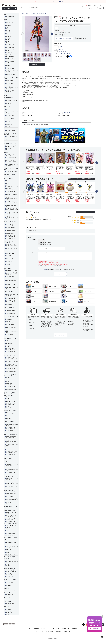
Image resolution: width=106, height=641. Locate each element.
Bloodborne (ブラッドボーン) (11, 498)
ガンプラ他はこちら (9, 599)
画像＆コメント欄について (39, 215)
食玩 (6, 59)
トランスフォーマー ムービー (11, 67)
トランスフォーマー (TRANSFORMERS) (9, 225)
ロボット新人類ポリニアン (10, 130)
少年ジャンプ (8, 103)
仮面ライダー (8, 30)
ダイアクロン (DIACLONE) (10, 93)
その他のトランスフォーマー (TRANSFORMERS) (11, 91)
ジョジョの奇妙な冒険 (10, 47)
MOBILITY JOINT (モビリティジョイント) (12, 206)
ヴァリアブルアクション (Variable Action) (12, 445)
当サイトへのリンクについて (63, 635)
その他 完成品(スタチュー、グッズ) (12, 503)
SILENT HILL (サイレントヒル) (11, 491)
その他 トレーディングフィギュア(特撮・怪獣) (12, 215)
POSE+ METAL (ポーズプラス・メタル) (12, 162)
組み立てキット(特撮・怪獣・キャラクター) (12, 562)
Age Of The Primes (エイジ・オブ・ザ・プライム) (12, 88)
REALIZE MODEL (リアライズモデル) (12, 111)
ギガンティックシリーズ (10, 345)
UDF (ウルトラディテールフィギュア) (12, 246)
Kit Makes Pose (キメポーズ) (11, 145)
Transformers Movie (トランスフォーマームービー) (12, 85)
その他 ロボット (9, 573)
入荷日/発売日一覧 (9, 608)
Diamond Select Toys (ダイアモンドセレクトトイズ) (12, 547)
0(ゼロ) (7, 528)
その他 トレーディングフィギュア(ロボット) (12, 213)
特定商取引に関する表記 (51, 635)
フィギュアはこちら (9, 594)
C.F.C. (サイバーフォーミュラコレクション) (12, 439)
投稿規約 (46, 269)
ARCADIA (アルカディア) (10, 518)
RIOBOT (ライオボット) (10, 423)
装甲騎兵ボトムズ (9, 228)
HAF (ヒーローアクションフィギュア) (12, 467)
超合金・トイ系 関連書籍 (10, 590)
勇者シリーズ (8, 155)
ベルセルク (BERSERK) (10, 495)
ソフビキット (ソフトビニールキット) (12, 302)
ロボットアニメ (8, 148)
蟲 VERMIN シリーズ (9, 507)
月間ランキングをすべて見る (87, 178)
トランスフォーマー (9, 24)
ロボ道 (7, 412)
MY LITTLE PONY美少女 (10, 324)
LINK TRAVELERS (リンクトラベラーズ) (12, 199)
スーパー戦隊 (8, 188)
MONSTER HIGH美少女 (10, 322)
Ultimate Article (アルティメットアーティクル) (12, 442)
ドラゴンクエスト (9, 31)
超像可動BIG (8, 400)
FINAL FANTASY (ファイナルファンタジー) (12, 282)
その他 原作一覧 (9, 52)
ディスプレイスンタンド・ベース (12, 580)
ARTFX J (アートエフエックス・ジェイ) (12, 329)
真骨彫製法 (8, 65)
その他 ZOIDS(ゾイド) (10, 115)
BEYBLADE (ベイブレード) (10, 233)
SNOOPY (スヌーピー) (10, 260)
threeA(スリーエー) (9, 541)
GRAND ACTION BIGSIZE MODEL (12, 462)
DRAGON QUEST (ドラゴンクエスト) (12, 285)
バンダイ (61, 46)
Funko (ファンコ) (9, 552)
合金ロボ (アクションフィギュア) (12, 171)
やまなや (7, 532)
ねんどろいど (8, 377)
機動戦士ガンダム (9, 25)
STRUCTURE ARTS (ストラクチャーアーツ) (12, 277)
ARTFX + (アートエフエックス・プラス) (12, 332)
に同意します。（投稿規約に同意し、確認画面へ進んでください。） (61, 269)
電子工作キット (8, 565)
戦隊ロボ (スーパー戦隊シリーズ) (12, 146)
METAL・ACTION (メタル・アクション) (12, 460)
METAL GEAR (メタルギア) (10, 496)
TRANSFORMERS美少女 (10, 326)
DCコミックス (8, 121)
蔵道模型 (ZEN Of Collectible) (11, 513)
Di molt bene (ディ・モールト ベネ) (12, 544)
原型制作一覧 (8, 611)
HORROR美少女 (9, 319)
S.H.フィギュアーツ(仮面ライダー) (12, 64)
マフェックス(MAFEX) (10, 56)
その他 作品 (8, 126)
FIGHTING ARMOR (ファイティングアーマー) (12, 425)
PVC (60, 50)
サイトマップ (73, 635)
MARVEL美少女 (8, 321)
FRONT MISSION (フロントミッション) (12, 288)
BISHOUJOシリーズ (9, 318)
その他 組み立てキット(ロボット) (12, 194)
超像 (6, 396)
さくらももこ (8, 263)
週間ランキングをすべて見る (73, 178)
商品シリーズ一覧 (9, 612)
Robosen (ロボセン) (9, 519)
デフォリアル (8, 346)
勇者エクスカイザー (9, 42)
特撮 (6, 149)
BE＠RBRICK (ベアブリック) (11, 244)
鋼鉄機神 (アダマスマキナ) (10, 80)
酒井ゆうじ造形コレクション (11, 348)
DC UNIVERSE (8, 33)
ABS (63, 50)
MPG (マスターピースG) (10, 83)
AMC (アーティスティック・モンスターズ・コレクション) (12, 359)
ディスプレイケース (9, 582)
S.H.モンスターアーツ (10, 72)
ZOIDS (7, 27)
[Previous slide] (22, 33)
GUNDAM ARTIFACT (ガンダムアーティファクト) (12, 210)
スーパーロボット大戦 (10, 49)
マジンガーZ (8, 50)
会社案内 (31, 635)
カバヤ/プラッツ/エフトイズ (11, 571)
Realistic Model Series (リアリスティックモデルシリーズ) (12, 437)
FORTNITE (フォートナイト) (11, 312)
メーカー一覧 (8, 609)
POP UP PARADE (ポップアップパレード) (12, 379)
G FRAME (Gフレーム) (10, 201)
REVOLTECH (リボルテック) (11, 297)
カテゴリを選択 (6, 8)
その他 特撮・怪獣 (9, 574)
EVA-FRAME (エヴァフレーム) (11, 208)
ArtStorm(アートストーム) (11, 512)
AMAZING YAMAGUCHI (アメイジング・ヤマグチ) (12, 295)
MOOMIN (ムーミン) (9, 261)
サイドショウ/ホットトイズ (11, 542)
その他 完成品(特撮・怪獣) (10, 191)
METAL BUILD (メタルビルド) (11, 136)
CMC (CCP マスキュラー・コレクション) (12, 362)
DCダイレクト (8, 549)
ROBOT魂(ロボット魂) (10, 68)
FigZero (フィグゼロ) (10, 413)
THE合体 (7, 381)
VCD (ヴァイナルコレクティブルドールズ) (12, 251)
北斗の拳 (7, 406)
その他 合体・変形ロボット (11, 157)
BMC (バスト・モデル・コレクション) (12, 366)
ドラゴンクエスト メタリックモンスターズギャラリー (12, 71)
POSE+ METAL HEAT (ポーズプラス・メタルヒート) (12, 165)
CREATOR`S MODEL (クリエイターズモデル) (12, 479)
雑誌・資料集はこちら (10, 603)
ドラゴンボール (8, 38)
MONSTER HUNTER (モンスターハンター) (12, 484)
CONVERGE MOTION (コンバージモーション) (12, 196)
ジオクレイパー (8, 585)
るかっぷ (7, 449)
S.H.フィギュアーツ (9, 58)
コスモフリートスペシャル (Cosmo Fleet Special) (10, 447)
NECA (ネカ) (8, 551)
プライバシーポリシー (40, 635)
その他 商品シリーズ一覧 (10, 74)
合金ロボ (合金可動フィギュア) (11, 176)
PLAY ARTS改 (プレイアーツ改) (11, 270)
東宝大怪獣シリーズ (9, 342)
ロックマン (8, 39)
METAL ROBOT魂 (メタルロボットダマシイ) (12, 138)
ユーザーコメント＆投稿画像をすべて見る (85, 212)
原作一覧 (7, 614)
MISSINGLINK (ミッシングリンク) (12, 82)
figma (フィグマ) (9, 383)
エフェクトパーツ (9, 584)
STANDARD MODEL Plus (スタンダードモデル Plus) (12, 481)
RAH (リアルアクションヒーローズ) (11, 249)
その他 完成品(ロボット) (10, 189)
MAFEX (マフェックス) (10, 253)
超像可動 (7, 398)
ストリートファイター (10, 35)
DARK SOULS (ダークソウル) (11, 493)
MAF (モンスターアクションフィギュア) (12, 470)
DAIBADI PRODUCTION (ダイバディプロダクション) (12, 516)
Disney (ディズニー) (9, 124)
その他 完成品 (8, 255)
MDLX (7, 415)
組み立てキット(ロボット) (10, 560)
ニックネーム (31, 248)
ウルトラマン (8, 36)
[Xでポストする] (67, 56)
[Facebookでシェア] (70, 56)
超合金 (7, 180)
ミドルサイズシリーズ (10, 357)
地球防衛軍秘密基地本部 (10, 533)
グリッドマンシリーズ (10, 154)
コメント (30, 252)
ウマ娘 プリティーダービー (65, 53)
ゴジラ (7, 28)
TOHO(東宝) (8, 527)
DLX (6, 417)
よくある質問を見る (59, 335)
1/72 (6, 108)
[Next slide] (52, 33)
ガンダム (7, 183)
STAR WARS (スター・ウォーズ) (11, 123)
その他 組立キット (9, 304)
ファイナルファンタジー (10, 44)
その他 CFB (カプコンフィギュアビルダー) (12, 487)
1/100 (7, 109)
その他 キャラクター (9, 576)
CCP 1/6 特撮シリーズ (10, 364)
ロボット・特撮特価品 (10, 16)
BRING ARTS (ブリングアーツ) (11, 272)
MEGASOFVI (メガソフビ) (10, 292)
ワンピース (8, 46)
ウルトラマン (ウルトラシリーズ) (12, 100)
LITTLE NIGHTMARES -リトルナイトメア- (12, 500)
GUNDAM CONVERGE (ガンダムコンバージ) (12, 203)
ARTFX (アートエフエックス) (11, 327)
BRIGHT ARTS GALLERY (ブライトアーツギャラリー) (12, 274)
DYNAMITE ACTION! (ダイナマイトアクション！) (12, 465)
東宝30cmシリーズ (9, 343)
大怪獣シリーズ (8, 340)
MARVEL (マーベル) (9, 119)
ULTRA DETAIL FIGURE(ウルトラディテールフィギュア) (12, 62)
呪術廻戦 (7, 41)
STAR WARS (8, 20)
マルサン (7, 530)
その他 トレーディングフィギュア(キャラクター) (12, 218)
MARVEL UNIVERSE (9, 22)
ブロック (7, 564)
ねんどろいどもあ (9, 384)
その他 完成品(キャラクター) (11, 193)
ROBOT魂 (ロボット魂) (10, 182)
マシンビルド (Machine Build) (11, 451)
